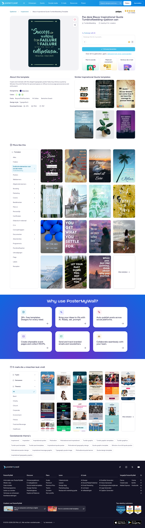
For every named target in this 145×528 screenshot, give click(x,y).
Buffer (134, 483)
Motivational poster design (20, 450)
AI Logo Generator (105, 488)
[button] (75, 19)
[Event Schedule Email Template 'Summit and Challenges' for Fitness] (112, 385)
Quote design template (104, 450)
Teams (48, 488)
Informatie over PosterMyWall (13, 480)
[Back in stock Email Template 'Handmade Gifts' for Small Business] (96, 385)
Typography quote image (64, 450)
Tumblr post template (18, 445)
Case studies (7, 485)
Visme (134, 480)
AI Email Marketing (87, 485)
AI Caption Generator (106, 490)
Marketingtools (32, 490)
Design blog (63, 485)
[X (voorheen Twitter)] (132, 467)
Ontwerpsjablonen (33, 480)
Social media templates (34, 485)
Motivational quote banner (84, 450)
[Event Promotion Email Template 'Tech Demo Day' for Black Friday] (64, 416)
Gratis (48, 480)
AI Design (84, 480)
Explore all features (33, 493)
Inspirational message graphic (42, 450)
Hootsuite (135, 485)
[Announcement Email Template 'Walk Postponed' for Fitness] (48, 385)
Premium (49, 483)
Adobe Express (125, 485)
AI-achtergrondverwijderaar (108, 485)
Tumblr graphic (88, 440)
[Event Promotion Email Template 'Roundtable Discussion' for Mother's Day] (80, 416)
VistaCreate (124, 483)
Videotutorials (63, 480)
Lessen (61, 483)
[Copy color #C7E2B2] (22, 95)
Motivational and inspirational (70, 440)
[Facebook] (120, 467)
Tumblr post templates (36, 445)
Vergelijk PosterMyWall (128, 475)
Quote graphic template (100, 445)
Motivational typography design (78, 445)
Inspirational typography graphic (21, 455)
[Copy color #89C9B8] (19, 95)
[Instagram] (126, 467)
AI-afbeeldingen (86, 490)
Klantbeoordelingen (9, 496)
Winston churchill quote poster (122, 445)
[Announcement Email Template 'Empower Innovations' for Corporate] (112, 416)
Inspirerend (15, 440)
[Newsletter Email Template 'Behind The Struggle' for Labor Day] (96, 416)
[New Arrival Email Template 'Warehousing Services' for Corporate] (48, 416)
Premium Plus (50, 485)
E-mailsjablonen (32, 483)
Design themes (32, 488)
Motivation (53, 440)
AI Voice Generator (105, 483)
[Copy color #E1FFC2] (16, 95)
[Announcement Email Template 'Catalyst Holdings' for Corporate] (80, 385)
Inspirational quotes (39, 440)
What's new (7, 483)
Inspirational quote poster (55, 445)
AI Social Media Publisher (89, 483)
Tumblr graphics (122, 440)
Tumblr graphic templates (105, 440)
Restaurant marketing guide (68, 490)
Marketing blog (64, 488)
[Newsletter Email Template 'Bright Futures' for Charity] (128, 385)
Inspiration (26, 440)
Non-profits (50, 493)
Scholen (48, 490)
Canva (122, 480)
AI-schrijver (85, 488)
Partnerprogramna (9, 488)
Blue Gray (25, 91)
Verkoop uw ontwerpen (11, 493)
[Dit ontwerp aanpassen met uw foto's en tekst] (44, 43)
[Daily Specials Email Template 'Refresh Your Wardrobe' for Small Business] (64, 385)
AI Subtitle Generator (106, 480)
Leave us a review (9, 490)
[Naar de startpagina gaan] (8, 3)
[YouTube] (139, 467)
